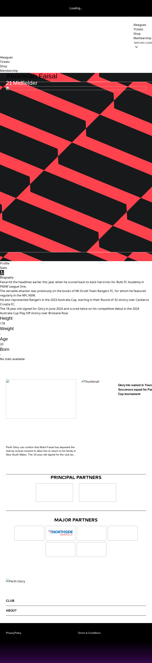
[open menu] (3, 45)
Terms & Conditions (89, 632)
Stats (3, 268)
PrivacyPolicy (13, 632)
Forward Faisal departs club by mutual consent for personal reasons (38, 433)
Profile (4, 263)
